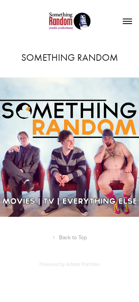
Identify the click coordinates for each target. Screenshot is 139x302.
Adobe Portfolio (83, 264)
